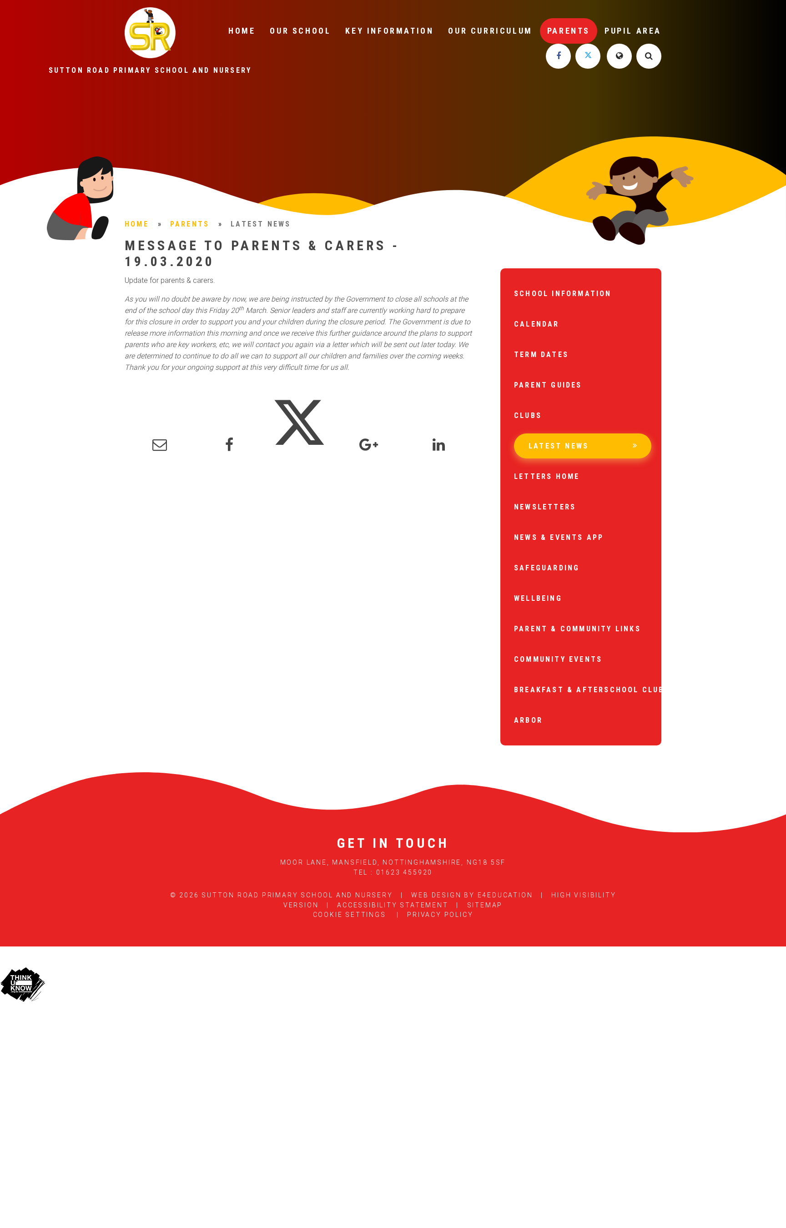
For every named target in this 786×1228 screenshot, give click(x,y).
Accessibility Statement (392, 905)
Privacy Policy (440, 914)
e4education (505, 895)
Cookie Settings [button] (349, 914)
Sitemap (485, 905)
